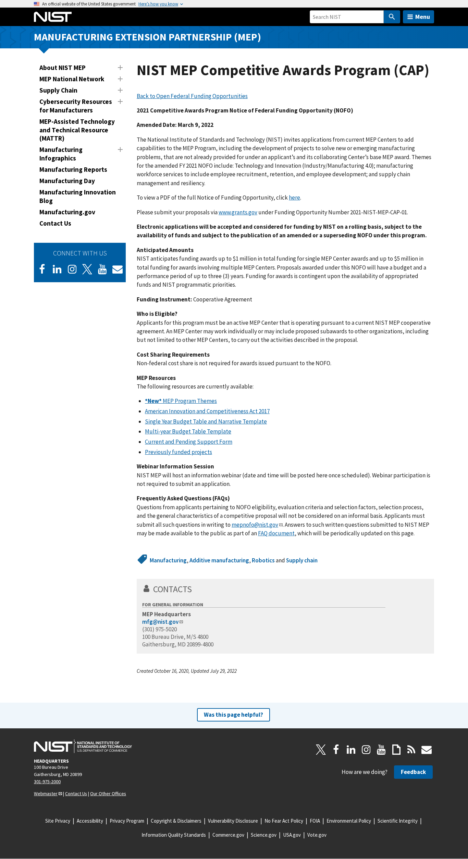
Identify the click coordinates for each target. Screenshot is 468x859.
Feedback (413, 772)
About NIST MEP (62, 67)
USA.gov (292, 835)
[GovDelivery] (117, 269)
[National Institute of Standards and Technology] (83, 746)
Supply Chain (58, 90)
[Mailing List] (426, 749)
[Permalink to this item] (196, 589)
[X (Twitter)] (87, 269)
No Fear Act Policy (283, 821)
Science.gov (263, 835)
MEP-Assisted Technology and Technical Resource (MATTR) (77, 130)
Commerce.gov (228, 835)
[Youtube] (102, 269)
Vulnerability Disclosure (233, 821)
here (294, 197)
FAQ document (276, 533)
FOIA (315, 821)
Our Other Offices (108, 793)
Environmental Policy (349, 821)
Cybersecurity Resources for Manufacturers (75, 105)
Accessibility (90, 821)
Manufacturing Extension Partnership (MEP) (147, 37)
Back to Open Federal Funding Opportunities (192, 96)
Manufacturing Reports (73, 169)
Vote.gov (317, 835)
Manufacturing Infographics (61, 153)
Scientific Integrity (398, 821)
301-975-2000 (47, 781)
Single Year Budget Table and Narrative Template (206, 421)
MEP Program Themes (181, 401)
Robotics (263, 560)
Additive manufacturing (219, 560)
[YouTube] (381, 749)
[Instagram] (72, 269)
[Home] (53, 16)
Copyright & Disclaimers (176, 821)
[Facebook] (42, 269)
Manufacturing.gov (67, 212)
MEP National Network (71, 79)
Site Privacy (57, 821)
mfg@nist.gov (160, 621)
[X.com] (321, 749)
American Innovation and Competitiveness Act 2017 (207, 411)
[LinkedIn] (57, 269)
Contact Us (55, 223)
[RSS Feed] (411, 749)
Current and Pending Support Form (188, 441)
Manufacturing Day (67, 181)
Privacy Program (127, 821)
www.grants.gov (238, 212)
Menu (422, 17)
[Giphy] (396, 749)
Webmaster (46, 793)
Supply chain (302, 560)
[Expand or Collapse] (120, 67)
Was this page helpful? (233, 714)
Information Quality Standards (173, 835)
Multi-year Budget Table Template (188, 431)
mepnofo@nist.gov (255, 524)
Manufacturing (168, 560)
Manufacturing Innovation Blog (77, 196)
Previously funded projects (178, 452)
